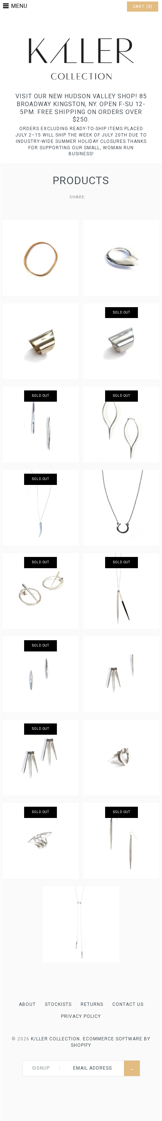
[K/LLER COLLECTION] (81, 36)
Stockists (58, 1004)
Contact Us (128, 1004)
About (27, 1004)
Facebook (71, 24)
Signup (41, 1068)
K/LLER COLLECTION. (56, 1038)
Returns (92, 1004)
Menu (19, 6)
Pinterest (81, 24)
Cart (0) (143, 6)
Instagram (91, 24)
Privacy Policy (81, 1016)
